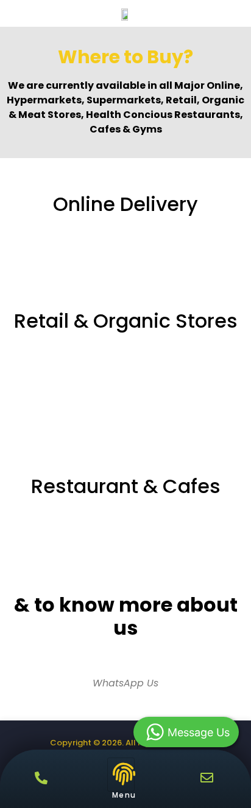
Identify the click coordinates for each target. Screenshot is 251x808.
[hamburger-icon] (121, 775)
